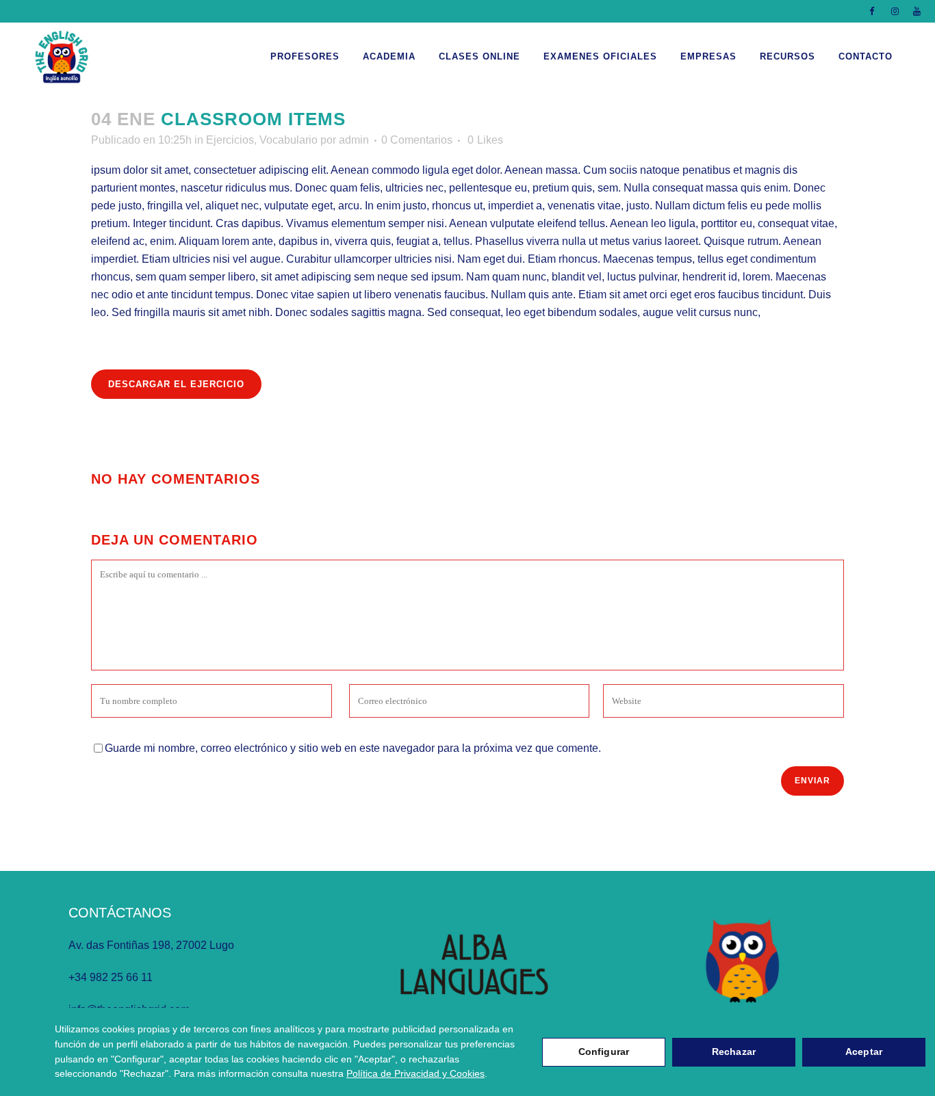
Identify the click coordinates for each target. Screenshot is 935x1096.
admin (354, 140)
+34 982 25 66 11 (110, 977)
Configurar (603, 1051)
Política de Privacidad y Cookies (415, 1073)
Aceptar (863, 1051)
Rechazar (734, 1051)
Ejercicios (230, 140)
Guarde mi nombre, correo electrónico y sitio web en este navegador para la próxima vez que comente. (353, 748)
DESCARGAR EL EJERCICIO (176, 384)
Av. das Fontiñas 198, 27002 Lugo (151, 945)
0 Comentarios (416, 140)
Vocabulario (288, 140)
